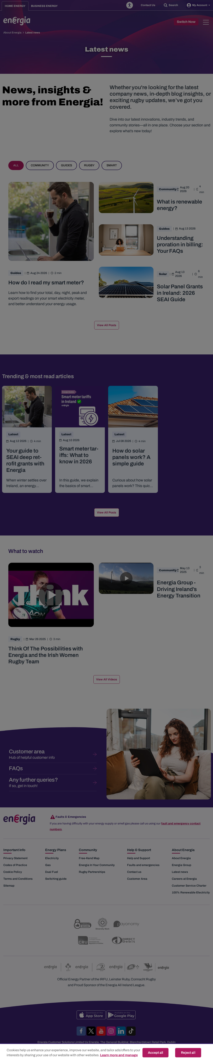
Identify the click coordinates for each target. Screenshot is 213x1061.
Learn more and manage (119, 1055)
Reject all (188, 1052)
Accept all (155, 1052)
